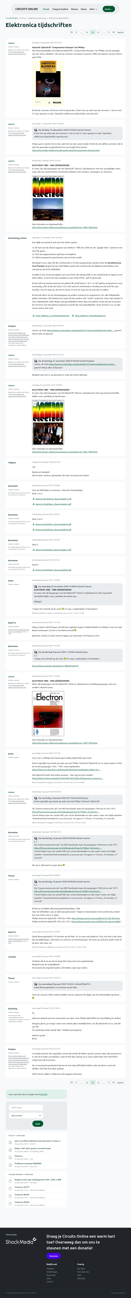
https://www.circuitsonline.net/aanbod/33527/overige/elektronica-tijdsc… (80, 330)
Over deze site (83, 1272)
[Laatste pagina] (113, 32)
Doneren (54, 1255)
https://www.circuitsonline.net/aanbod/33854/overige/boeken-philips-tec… (66, 769)
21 (98, 32)
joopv (11, 580)
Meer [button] (92, 9)
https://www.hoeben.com (17, 333)
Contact (50, 1281)
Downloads (51, 1275)
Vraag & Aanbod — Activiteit (21, 1174)
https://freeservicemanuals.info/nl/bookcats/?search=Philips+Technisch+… (66, 812)
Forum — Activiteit (17, 1135)
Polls (79, 1275)
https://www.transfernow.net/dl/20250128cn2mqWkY (96, 921)
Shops (84, 9)
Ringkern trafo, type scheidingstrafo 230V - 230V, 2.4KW (38, 1179)
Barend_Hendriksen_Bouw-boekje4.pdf (53, 529)
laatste (120, 32)
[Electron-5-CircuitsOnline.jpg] (48, 197)
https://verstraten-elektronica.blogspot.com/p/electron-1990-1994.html (64, 743)
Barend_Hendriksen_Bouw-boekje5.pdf (53, 549)
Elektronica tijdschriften (59, 18)
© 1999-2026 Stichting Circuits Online (21, 1293)
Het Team (81, 1268)
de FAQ (43, 1094)
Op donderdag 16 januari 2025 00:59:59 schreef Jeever (64, 838)
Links (49, 1278)
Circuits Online (12, 18)
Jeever (11, 42)
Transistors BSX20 (22, 1202)
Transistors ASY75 (22, 1187)
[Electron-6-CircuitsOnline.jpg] (48, 422)
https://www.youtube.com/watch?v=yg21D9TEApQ (18, 631)
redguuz (12, 462)
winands (12, 956)
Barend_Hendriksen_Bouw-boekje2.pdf (53, 504)
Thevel (11, 875)
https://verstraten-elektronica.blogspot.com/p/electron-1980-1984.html (64, 227)
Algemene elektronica (37, 18)
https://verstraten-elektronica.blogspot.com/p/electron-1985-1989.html (64, 451)
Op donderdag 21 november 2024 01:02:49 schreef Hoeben (66, 360)
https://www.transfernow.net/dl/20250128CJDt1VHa (96, 918)
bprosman (13, 485)
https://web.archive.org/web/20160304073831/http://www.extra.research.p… (67, 778)
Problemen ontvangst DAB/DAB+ (28, 1163)
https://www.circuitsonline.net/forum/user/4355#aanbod (18, 340)
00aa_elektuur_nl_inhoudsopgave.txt (52, 315)
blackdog (12, 1008)
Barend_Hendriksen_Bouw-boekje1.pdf (53, 498)
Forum (46, 9)
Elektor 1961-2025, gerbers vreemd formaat (33, 1148)
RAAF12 (12, 622)
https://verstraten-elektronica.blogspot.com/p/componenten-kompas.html (66, 150)
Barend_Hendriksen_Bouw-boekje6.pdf (53, 570)
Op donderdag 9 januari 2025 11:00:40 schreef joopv (63, 651)
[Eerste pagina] (71, 32)
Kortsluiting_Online (17, 237)
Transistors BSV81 (22, 1194)
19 (87, 32)
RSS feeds (81, 1278)
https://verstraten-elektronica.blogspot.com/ (17, 53)
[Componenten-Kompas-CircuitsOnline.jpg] (48, 83)
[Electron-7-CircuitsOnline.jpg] (48, 713)
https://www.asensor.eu (19, 337)
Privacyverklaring (118, 1293)
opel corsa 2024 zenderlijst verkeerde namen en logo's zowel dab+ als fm (44, 1141)
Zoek (37, 1123)
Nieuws (74, 9)
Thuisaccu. (19, 1156)
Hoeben (12, 326)
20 (92, 32)
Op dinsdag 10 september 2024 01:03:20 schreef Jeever (64, 129)
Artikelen (50, 1268)
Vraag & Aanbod (60, 9)
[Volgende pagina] (109, 32)
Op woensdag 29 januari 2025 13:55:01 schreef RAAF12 (64, 984)
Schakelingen (52, 1272)
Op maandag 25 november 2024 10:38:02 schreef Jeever (64, 586)
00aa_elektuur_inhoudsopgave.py (90, 315)
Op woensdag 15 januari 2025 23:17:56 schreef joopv (63, 797)
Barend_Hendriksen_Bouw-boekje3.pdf (53, 524)
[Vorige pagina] (76, 32)
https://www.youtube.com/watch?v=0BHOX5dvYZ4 (55, 666)
